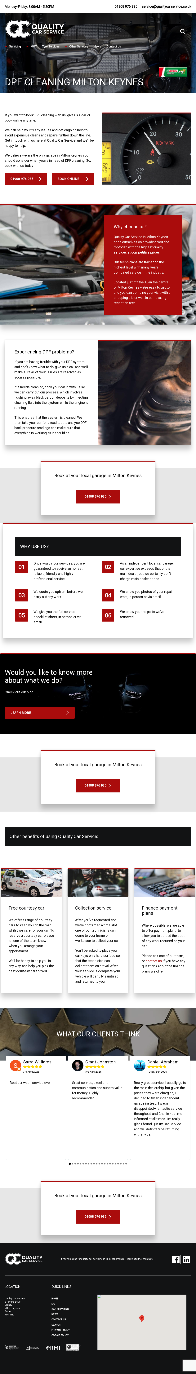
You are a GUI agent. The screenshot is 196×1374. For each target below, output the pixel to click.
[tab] (70, 1164)
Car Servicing (60, 1309)
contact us (154, 961)
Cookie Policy (60, 1335)
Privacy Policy (60, 1330)
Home (54, 1298)
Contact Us (114, 46)
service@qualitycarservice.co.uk (166, 6)
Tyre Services (51, 46)
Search (55, 1324)
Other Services (78, 46)
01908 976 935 (126, 6)
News (97, 46)
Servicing (15, 46)
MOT (34, 46)
